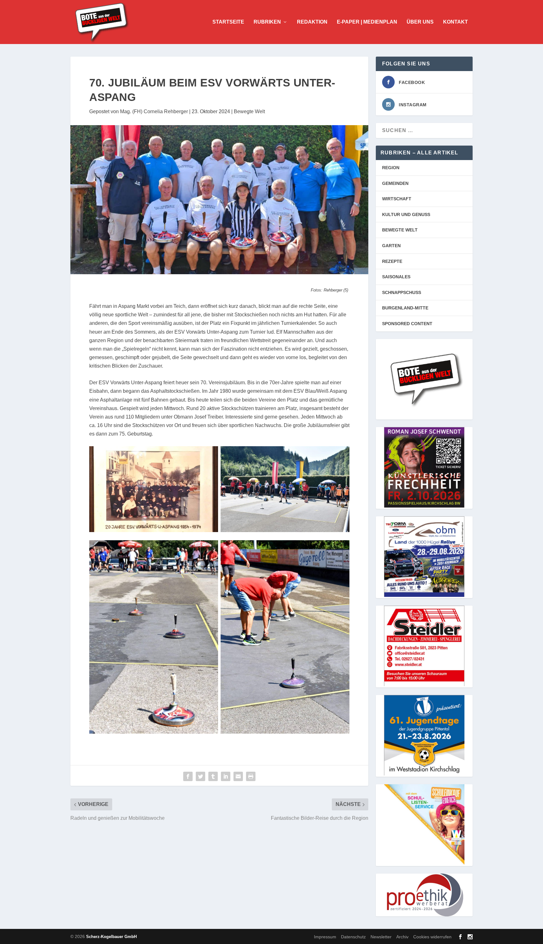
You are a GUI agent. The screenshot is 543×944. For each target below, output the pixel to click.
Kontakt (455, 22)
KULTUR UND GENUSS (406, 214)
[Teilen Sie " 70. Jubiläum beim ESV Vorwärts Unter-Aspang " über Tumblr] (213, 776)
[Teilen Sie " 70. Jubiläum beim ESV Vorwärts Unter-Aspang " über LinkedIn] (225, 776)
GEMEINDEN (395, 183)
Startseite (228, 22)
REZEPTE (392, 261)
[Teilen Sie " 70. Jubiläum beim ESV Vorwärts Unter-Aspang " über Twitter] (200, 776)
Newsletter (381, 936)
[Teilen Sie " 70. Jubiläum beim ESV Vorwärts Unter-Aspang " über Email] (238, 776)
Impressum (325, 936)
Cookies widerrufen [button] (432, 936)
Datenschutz (353, 936)
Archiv (402, 936)
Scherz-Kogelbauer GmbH (111, 936)
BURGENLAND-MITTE (405, 307)
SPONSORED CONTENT (407, 323)
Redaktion (312, 22)
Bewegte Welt (249, 111)
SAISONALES (396, 276)
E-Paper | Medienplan (367, 22)
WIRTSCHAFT (396, 198)
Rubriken (267, 22)
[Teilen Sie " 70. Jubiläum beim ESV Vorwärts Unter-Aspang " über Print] (250, 776)
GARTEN (391, 245)
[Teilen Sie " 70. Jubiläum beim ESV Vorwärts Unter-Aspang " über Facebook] (188, 776)
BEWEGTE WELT (400, 229)
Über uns (420, 22)
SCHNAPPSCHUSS (401, 292)
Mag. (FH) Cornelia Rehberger (154, 111)
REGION (390, 167)
